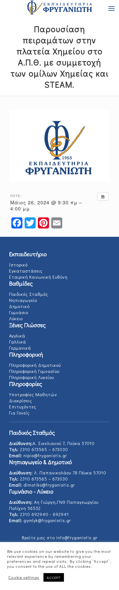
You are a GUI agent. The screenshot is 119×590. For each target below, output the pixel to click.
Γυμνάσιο (18, 312)
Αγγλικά (17, 336)
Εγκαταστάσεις (26, 271)
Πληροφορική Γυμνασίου (34, 371)
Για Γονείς (19, 413)
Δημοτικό (19, 306)
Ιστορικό (18, 265)
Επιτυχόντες (22, 407)
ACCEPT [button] (54, 577)
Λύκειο (16, 318)
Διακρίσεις (20, 400)
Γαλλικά (17, 342)
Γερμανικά (20, 348)
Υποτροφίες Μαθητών (33, 394)
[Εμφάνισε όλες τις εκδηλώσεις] (103, 196)
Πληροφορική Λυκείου (31, 377)
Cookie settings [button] (23, 577)
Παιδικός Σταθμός (28, 294)
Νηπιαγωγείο (23, 300)
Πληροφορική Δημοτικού (35, 365)
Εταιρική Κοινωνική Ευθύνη (38, 277)
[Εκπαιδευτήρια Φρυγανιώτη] (59, 8)
